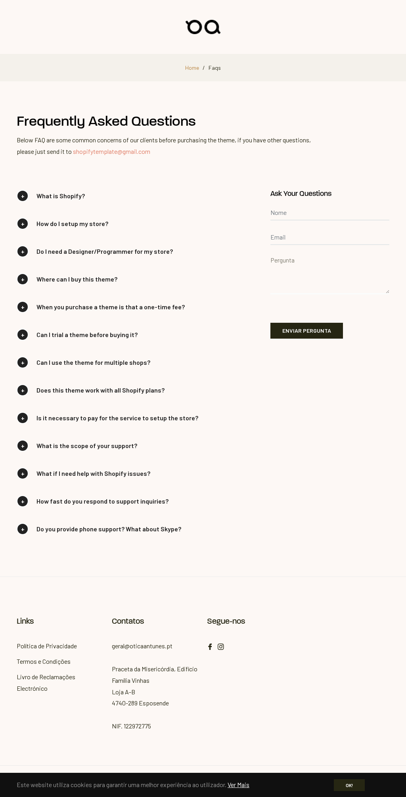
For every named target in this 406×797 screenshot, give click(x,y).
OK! (349, 785)
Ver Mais (238, 784)
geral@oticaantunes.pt (142, 645)
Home (192, 67)
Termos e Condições (44, 661)
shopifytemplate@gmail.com (111, 151)
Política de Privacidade (47, 645)
